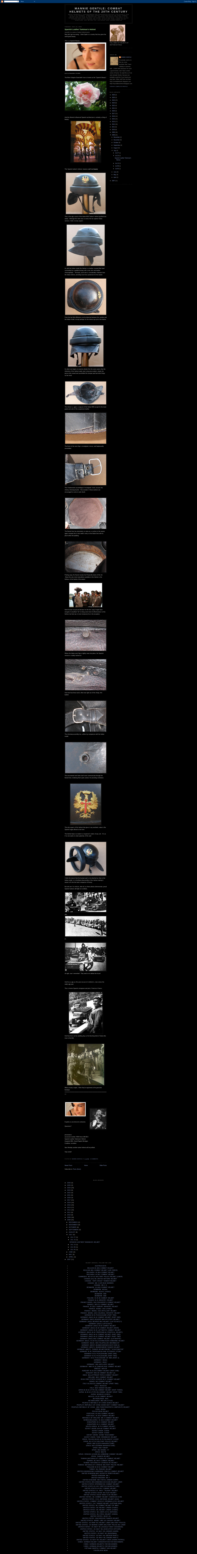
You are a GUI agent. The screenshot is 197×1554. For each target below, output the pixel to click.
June (115, 172)
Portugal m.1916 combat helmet (101, 1413)
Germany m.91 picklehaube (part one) (100, 1353)
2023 (113, 103)
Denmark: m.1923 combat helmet (100, 1287)
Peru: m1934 (100, 1409)
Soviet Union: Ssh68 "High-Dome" (101, 1435)
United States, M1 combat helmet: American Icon (100, 1497)
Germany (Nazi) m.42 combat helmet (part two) (100, 1336)
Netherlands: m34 (100, 1398)
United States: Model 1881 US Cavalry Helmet (100, 1520)
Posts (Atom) (77, 1169)
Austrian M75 (100, 1266)
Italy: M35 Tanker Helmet (100, 1388)
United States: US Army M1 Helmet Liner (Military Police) (101, 1522)
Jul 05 (117, 168)
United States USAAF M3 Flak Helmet (100, 1493)
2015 (113, 119)
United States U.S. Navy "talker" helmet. (100, 1490)
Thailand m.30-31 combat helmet (100, 1467)
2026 (113, 95)
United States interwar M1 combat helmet (100, 1484)
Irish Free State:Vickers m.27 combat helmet (100, 1379)
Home (86, 1165)
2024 (113, 100)
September (117, 145)
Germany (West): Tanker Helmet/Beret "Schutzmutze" (100, 1349)
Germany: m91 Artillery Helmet (100, 1364)
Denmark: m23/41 (101, 1289)
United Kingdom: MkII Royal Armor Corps (100, 1480)
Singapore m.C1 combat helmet (100, 1422)
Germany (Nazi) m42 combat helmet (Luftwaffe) (100, 1338)
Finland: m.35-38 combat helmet (100, 1298)
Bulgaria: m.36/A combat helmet (100, 1272)
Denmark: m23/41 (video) (100, 1291)
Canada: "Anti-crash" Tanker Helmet (100, 1281)
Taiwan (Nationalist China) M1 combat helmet (100, 1458)
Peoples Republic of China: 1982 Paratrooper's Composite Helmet (101, 1407)
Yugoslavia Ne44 (100, 1550)
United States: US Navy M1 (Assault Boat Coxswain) (100, 1527)
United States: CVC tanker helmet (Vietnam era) (100, 1503)
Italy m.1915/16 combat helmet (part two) (100, 1383)
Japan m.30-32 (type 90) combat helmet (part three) (100, 1390)
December (117, 137)
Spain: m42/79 (100, 1452)
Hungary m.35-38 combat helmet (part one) (100, 1371)
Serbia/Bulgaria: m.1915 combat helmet (100, 1420)
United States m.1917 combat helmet (100, 1488)
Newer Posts (68, 1165)
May (115, 174)
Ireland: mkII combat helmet (100, 1377)
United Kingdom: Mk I (101, 1475)
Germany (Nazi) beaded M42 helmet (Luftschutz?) (100, 1321)
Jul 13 (117, 163)
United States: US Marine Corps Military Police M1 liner (100, 1525)
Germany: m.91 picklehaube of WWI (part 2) (100, 1358)
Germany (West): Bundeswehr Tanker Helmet (100, 1347)
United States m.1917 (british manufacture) (101, 1486)
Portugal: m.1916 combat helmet (100, 1415)
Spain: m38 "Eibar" (100, 1448)
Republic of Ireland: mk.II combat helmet (100, 1418)
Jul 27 (117, 153)
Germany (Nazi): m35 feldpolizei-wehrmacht (100, 1343)
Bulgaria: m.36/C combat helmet (101, 1274)
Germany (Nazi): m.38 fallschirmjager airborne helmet (100, 1341)
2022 (113, 105)
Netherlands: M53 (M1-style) (100, 1400)
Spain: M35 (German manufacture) (100, 1445)
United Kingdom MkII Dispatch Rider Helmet (100, 1473)
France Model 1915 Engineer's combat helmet (101, 1302)
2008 (113, 135)
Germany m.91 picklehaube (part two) (100, 1356)
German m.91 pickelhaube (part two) (100, 1315)
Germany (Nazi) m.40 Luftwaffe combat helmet (100, 1330)
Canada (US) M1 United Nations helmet (100, 1279)
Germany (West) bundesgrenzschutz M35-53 (101, 1345)
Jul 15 (117, 155)
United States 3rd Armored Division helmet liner (100, 1482)
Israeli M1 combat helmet (100, 1381)
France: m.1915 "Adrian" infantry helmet (100, 1306)
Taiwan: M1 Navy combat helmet (100, 1460)
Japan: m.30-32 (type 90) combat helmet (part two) (100, 1392)
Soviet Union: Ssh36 (100, 1430)
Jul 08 (117, 166)
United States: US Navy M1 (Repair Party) (100, 1535)
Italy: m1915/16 (100, 1386)
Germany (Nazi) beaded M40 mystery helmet (100, 1319)
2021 (113, 108)
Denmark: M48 (100, 1296)
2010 (113, 129)
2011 (113, 127)
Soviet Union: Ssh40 (100, 1433)
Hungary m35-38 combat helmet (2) (100, 1373)
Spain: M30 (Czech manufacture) (100, 1443)
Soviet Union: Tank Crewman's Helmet (100, 1437)
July (115, 150)
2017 (113, 113)
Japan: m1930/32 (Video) (100, 1394)
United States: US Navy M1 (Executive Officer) (100, 1529)
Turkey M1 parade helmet (100, 1469)
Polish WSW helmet (100, 1411)
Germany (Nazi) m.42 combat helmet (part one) (100, 1317)
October (116, 142)
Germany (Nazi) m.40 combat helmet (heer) (100, 1328)
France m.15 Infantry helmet (100, 1300)
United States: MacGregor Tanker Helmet (100, 1518)
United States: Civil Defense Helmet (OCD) (100, 1499)
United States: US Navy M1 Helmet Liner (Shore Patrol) (101, 1540)
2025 (113, 97)
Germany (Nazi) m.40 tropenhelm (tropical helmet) (100, 1332)
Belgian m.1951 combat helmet (100, 1268)
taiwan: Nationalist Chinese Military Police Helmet (100, 1465)
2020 (113, 111)
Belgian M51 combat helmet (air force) (100, 1270)
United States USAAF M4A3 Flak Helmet (100, 1495)
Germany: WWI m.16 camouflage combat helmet (100, 1366)
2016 (113, 116)
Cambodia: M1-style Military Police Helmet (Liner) (101, 1276)
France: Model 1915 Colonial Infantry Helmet (101, 1313)
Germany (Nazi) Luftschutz (100, 1323)
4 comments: (94, 1158)
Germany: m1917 (100, 1362)
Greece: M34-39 (100, 1368)
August (116, 148)
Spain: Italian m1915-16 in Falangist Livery (100, 1439)
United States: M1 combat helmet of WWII (100, 1505)
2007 (113, 180)
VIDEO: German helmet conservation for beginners (100, 1542)
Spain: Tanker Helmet (100, 1456)
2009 (113, 132)
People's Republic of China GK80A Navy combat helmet (100, 1405)
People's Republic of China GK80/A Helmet (100, 1403)
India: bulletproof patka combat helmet (100, 1375)
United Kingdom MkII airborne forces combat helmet (100, 1471)
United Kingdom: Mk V (100, 1477)
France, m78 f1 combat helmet (100, 1304)
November (117, 140)
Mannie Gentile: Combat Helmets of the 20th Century (98, 10)
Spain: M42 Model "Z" (100, 1450)
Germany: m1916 (100, 1360)
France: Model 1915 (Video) (100, 1308)
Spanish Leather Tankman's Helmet (80, 29)
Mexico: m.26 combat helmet (100, 1396)
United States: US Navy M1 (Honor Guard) (101, 1531)
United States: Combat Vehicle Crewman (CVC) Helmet (100, 1501)
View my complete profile (119, 86)
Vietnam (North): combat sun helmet (100, 1548)
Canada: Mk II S (100, 1285)
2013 (113, 121)
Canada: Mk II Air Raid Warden (101, 1283)
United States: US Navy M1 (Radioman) (100, 1533)
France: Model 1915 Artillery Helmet (100, 1311)
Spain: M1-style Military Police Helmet (100, 1441)
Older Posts (103, 1165)
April (115, 177)
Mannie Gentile (126, 57)
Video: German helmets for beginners (100, 1544)
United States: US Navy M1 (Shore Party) (100, 1537)
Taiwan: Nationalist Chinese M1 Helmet (101, 1462)
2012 (113, 124)
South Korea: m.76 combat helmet (100, 1426)
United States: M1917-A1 (100, 1516)
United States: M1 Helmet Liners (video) (100, 1507)
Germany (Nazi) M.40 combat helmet (100, 1326)
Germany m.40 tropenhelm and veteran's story (100, 1351)
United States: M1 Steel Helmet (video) (100, 1514)
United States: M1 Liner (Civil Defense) (101, 1512)
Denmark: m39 (100, 1294)
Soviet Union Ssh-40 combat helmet (100, 1428)
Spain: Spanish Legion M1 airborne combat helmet (100, 1454)
